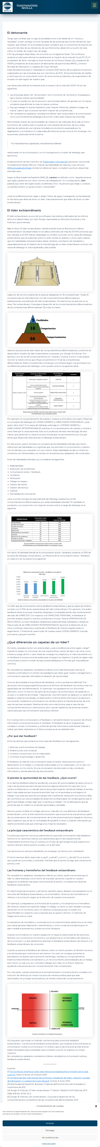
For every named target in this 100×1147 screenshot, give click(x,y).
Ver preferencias (50, 1137)
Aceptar (50, 1123)
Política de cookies (48, 1144)
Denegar (50, 1130)
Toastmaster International (55, 162)
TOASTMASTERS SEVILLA (27, 7)
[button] (96, 1106)
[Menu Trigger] (94, 5)
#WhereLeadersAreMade (19, 168)
